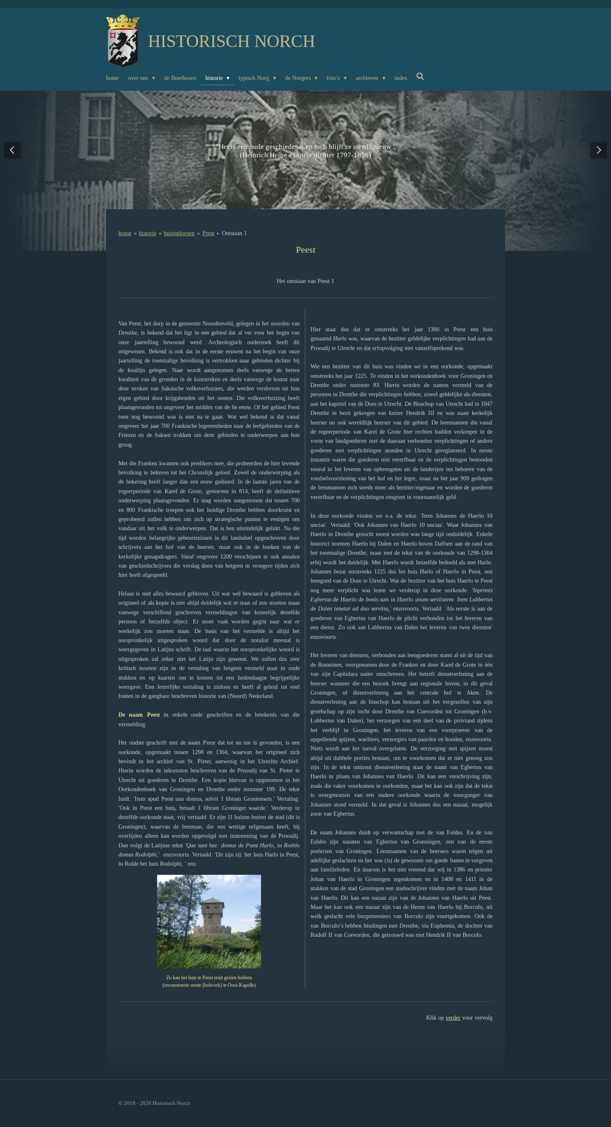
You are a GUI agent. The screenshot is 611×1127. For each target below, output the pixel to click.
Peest (208, 233)
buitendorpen (179, 233)
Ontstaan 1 (234, 233)
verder (453, 1018)
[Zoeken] (420, 77)
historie (147, 233)
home (124, 233)
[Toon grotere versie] (209, 921)
